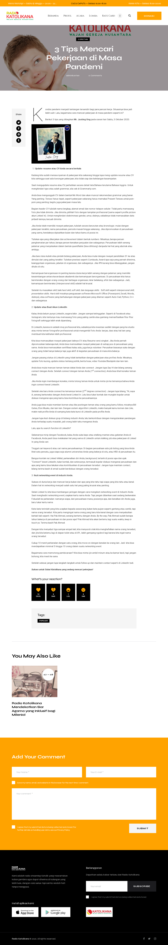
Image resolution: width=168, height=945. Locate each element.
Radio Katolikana (20, 938)
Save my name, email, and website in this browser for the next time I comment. (53, 782)
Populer (43, 621)
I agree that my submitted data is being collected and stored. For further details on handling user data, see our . (46, 828)
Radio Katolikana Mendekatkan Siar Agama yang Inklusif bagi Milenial (33, 709)
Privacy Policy (63, 830)
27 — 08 (48, 674)
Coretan (83, 39)
